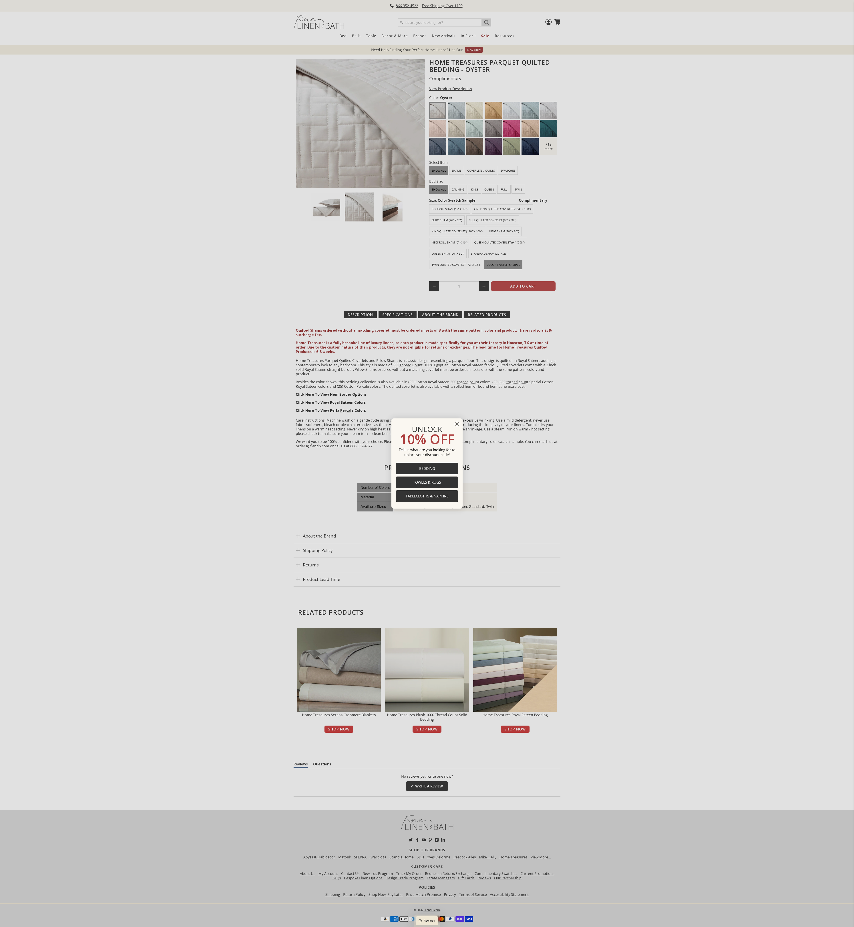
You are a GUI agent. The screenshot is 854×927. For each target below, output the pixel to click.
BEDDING (427, 468)
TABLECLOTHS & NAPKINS (427, 496)
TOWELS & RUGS (427, 482)
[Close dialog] (457, 424)
